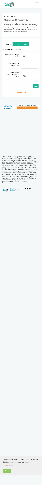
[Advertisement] (21, 132)
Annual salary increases (13, 74)
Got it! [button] (7, 471)
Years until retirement (11, 55)
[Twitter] (25, 188)
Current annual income (14, 64)
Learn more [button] (8, 465)
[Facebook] (28, 188)
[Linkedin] (30, 188)
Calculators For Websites (15, 190)
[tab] (9, 44)
